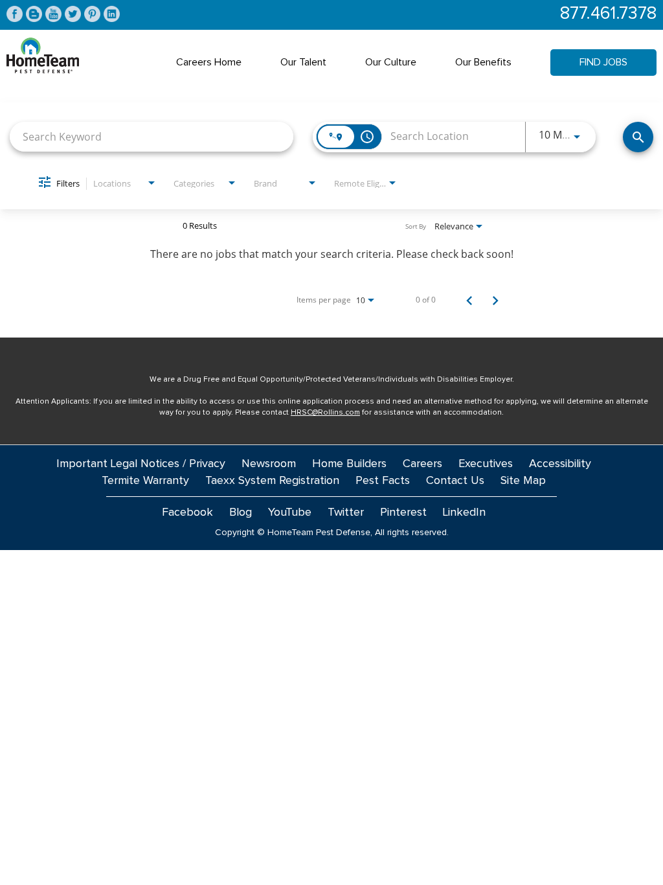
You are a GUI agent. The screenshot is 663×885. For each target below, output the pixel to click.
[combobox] (151, 136)
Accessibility (560, 464)
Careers (422, 464)
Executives (485, 464)
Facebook (187, 512)
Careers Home (209, 62)
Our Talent (303, 62)
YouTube (289, 512)
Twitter (346, 512)
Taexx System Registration (272, 481)
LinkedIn (464, 512)
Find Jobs (603, 62)
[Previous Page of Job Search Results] (469, 300)
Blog (240, 512)
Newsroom (269, 464)
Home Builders (349, 464)
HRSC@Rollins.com (325, 413)
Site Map (523, 481)
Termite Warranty (145, 481)
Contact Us (455, 481)
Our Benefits (483, 62)
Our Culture (390, 62)
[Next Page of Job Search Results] (495, 300)
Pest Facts (382, 481)
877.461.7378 (608, 14)
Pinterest (403, 512)
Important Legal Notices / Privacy (140, 464)
